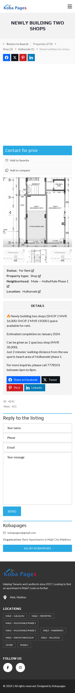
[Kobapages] (13, 6)
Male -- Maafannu (53, 630)
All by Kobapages (37, 548)
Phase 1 (24, 645)
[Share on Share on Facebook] (6, 57)
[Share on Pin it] (23, 57)
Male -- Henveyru (41, 616)
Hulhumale (30, 291)
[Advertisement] (37, 103)
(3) (8, 49)
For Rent (25, 270)
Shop (34, 276)
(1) (26, 49)
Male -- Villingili (50, 637)
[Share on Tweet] (14, 57)
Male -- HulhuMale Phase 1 (21, 623)
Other (9, 645)
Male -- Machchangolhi (20, 637)
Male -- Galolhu (15, 616)
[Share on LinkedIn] (31, 57)
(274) (43, 44)
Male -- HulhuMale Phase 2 (21, 630)
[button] (65, 212)
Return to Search (17, 44)
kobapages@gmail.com (22, 532)
